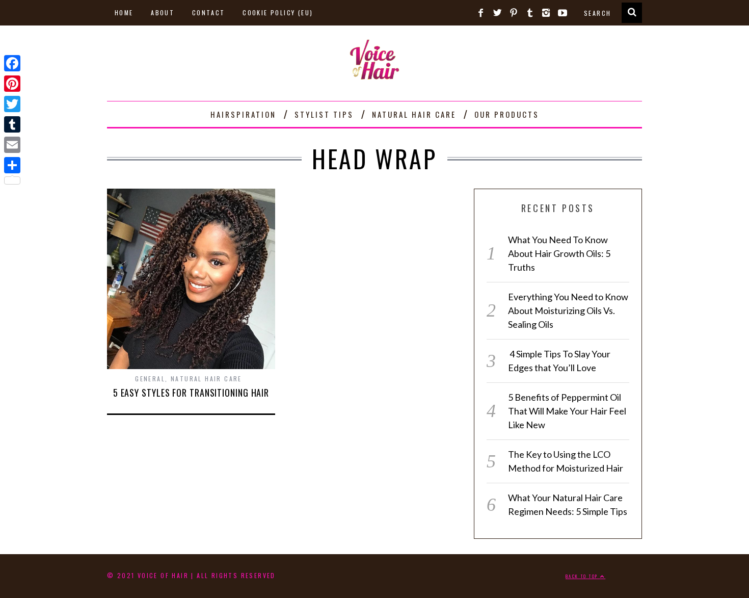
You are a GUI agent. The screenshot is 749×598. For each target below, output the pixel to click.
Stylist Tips (324, 114)
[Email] (12, 145)
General (150, 378)
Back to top (583, 576)
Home (124, 12)
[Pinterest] (12, 83)
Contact (208, 12)
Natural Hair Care (414, 114)
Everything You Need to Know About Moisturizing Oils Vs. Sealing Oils (568, 310)
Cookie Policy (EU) (278, 12)
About (162, 12)
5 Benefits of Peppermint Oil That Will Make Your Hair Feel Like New (567, 411)
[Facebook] (12, 63)
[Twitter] (12, 104)
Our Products (506, 114)
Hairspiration (243, 114)
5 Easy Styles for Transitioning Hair (191, 392)
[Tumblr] (12, 124)
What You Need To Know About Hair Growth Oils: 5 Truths (559, 253)
